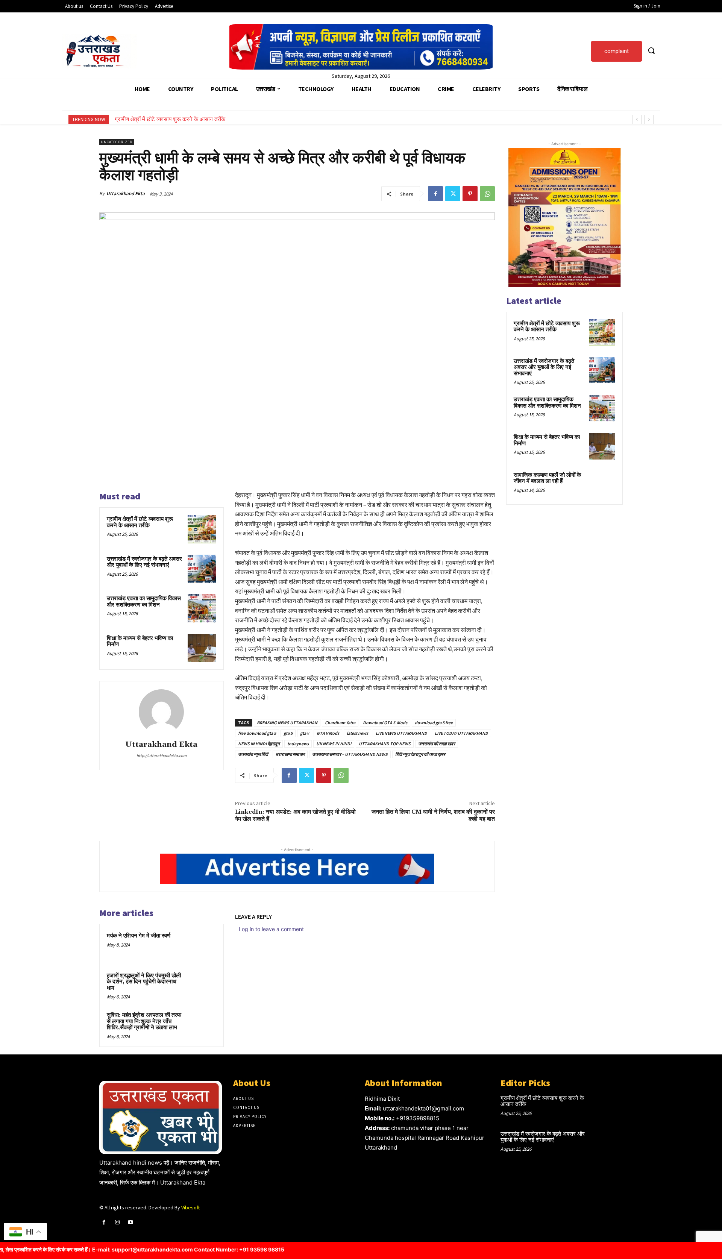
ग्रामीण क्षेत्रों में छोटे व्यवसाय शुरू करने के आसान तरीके (140, 522)
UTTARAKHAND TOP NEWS (385, 743)
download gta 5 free (434, 722)
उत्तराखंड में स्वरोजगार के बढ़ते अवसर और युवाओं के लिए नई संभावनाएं (184, 119)
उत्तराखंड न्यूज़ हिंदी (253, 754)
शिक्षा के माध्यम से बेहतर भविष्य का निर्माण (140, 641)
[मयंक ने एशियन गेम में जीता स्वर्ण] (202, 945)
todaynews (298, 743)
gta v (304, 733)
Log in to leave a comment (271, 929)
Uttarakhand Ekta (125, 193)
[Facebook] (435, 193)
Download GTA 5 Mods (385, 722)
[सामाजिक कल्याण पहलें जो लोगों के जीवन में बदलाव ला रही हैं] (602, 484)
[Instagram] (117, 1222)
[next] (649, 119)
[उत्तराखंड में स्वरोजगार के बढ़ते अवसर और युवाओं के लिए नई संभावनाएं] (202, 569)
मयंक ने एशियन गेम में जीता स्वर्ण (138, 935)
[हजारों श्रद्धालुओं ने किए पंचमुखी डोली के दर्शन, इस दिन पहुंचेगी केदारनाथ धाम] (202, 985)
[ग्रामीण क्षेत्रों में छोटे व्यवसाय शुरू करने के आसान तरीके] (202, 529)
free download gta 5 (257, 733)
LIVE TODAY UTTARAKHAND (461, 733)
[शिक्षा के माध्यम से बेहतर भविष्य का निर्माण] (202, 648)
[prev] (637, 119)
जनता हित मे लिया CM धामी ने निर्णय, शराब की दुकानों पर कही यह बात (433, 815)
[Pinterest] (470, 193)
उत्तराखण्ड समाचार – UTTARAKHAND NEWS (350, 754)
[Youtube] (130, 1222)
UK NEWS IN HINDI (333, 743)
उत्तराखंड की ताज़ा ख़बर (436, 743)
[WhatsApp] (487, 193)
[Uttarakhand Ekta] (161, 711)
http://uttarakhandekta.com (162, 755)
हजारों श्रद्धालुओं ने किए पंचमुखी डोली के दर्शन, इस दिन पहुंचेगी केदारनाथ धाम (144, 982)
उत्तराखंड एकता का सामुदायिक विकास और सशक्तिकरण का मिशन (144, 601)
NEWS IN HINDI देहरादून (259, 743)
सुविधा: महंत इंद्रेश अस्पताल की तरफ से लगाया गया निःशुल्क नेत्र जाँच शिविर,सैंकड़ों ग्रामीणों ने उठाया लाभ (144, 1021)
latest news (357, 733)
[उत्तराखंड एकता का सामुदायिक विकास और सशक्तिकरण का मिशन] (202, 608)
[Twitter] (452, 193)
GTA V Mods (328, 733)
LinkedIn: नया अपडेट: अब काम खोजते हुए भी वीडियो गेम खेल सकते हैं (295, 815)
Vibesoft (190, 1207)
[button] (651, 50)
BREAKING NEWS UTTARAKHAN (287, 722)
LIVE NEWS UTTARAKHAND (401, 733)
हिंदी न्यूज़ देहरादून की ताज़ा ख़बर (420, 754)
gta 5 (288, 733)
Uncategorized (116, 142)
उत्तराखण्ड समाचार (290, 754)
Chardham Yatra (340, 722)
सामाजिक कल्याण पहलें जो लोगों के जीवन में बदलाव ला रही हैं (547, 478)
